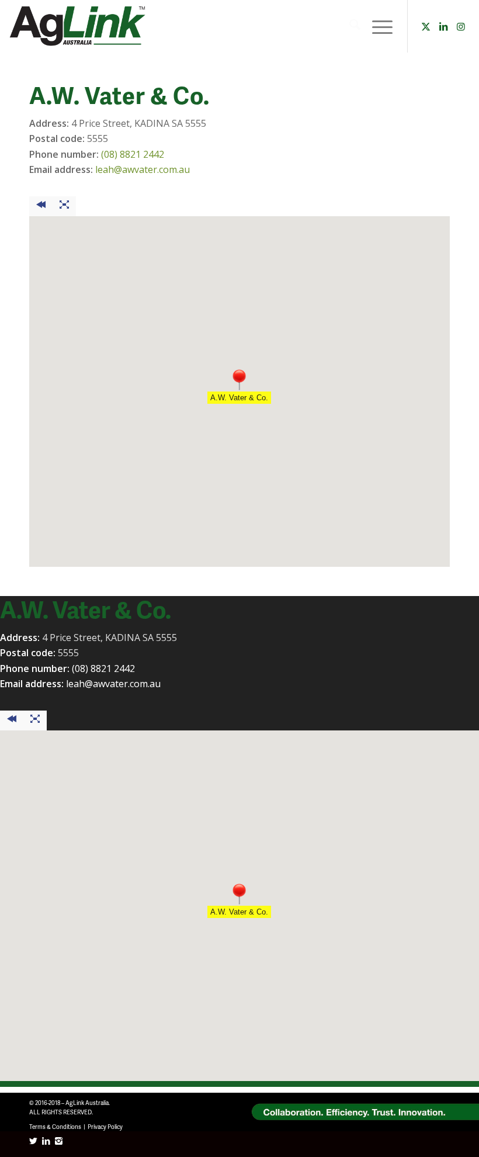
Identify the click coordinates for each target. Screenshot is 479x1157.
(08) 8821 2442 (132, 154)
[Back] (41, 206)
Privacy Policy (105, 1127)
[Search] (349, 26)
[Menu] (376, 26)
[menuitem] (349, 26)
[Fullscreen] (64, 206)
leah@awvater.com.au (142, 169)
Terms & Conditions (55, 1127)
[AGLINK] (78, 26)
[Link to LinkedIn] (443, 26)
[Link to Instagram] (461, 26)
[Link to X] (426, 26)
